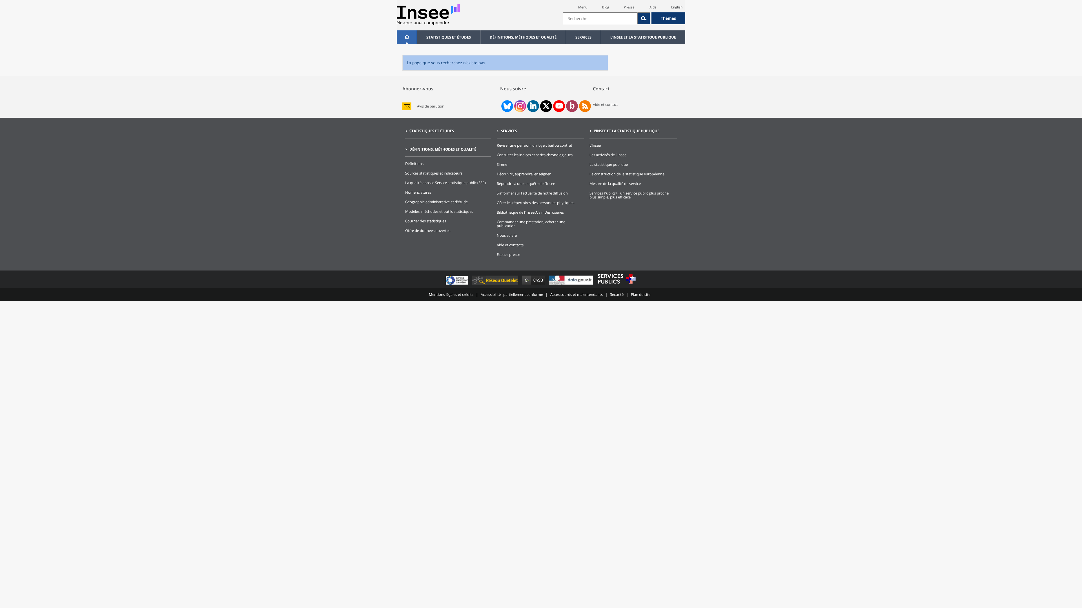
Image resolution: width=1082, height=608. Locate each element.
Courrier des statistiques (425, 220)
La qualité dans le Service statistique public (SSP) (445, 182)
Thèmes (668, 18)
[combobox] (624, 18)
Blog (605, 7)
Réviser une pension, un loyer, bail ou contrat (534, 145)
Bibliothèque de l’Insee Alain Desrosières (530, 212)
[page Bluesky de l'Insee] (506, 106)
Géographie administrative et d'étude (436, 201)
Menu (582, 7)
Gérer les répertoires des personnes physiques (535, 202)
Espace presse (508, 254)
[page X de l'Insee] (546, 105)
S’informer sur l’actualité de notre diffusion (532, 193)
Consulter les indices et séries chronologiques (535, 154)
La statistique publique (608, 164)
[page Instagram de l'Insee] (519, 106)
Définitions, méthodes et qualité (523, 37)
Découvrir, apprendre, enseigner (524, 173)
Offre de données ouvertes (427, 230)
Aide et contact (605, 104)
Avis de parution (430, 106)
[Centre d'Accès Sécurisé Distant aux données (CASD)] (534, 284)
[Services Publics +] (616, 284)
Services (583, 37)
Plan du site (640, 294)
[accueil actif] (407, 37)
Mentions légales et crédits (451, 294)
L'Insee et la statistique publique (643, 37)
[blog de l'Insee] (572, 106)
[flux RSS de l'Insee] (585, 106)
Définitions (414, 163)
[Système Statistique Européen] (457, 284)
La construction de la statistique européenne (626, 173)
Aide (653, 7)
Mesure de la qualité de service (615, 183)
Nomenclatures (418, 192)
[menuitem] (407, 37)
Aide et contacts (510, 244)
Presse (629, 7)
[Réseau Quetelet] (495, 284)
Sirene (502, 164)
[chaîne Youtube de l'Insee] (559, 106)
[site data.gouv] (571, 284)
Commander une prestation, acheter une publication (531, 223)
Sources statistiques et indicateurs (433, 173)
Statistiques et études (448, 37)
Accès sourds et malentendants (576, 294)
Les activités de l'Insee (607, 154)
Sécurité (617, 294)
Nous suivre (507, 235)
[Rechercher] (644, 18)
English (676, 7)
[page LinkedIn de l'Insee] (533, 106)
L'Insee (595, 145)
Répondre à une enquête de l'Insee (526, 183)
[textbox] (600, 18)
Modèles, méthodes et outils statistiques (439, 211)
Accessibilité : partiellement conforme (512, 294)
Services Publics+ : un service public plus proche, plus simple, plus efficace (629, 195)
